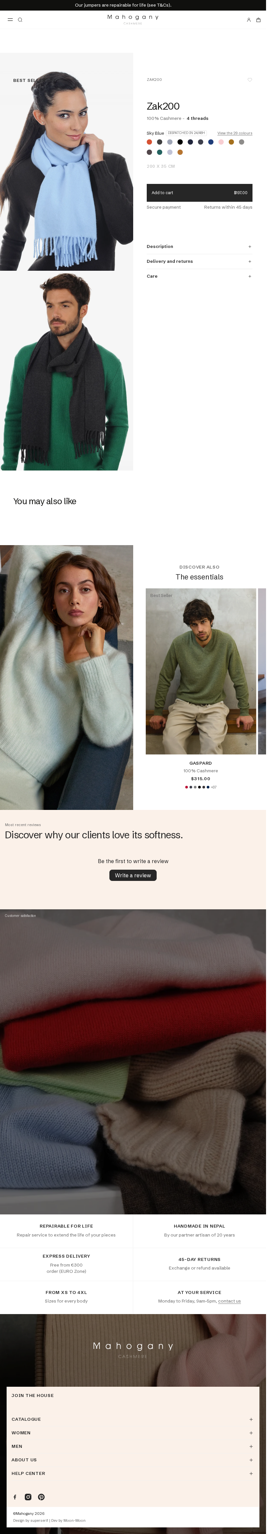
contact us (229, 1301)
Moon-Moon (74, 1520)
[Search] (20, 20)
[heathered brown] (149, 152)
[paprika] (149, 142)
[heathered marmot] (241, 142)
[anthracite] (190, 787)
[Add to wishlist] (249, 80)
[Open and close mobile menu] (10, 19)
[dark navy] (208, 787)
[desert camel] (231, 142)
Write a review (133, 875)
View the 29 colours (234, 133)
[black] (180, 142)
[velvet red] (186, 787)
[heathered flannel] (170, 152)
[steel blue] (210, 142)
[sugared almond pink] (221, 142)
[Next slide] (252, 689)
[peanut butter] (180, 152)
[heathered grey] (170, 142)
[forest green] (159, 152)
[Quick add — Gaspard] (246, 744)
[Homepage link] (133, 20)
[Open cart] (258, 20)
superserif (39, 1520)
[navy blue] (190, 142)
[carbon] (200, 142)
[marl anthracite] (159, 142)
